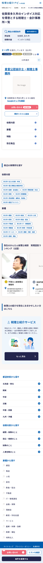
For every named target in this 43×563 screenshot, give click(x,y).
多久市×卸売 (7, 219)
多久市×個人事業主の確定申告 (13, 186)
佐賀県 (16, 8)
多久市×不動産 (8, 224)
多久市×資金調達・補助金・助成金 (14, 198)
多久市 (23, 8)
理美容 (8, 509)
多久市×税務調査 (20, 194)
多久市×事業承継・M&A (30, 190)
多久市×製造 (19, 215)
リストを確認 (34, 552)
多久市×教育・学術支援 (24, 228)
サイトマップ (8, 546)
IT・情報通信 (11, 498)
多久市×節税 (7, 194)
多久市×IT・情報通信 (24, 224)
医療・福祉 (10, 532)
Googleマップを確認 (16, 100)
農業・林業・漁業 (13, 526)
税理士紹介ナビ (6, 8)
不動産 (8, 493)
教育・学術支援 (12, 515)
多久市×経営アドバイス (10, 202)
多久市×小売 (32, 215)
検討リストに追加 (21, 113)
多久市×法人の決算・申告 (11, 181)
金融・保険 (10, 504)
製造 (8, 471)
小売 (8, 476)
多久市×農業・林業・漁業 (26, 232)
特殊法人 (9, 537)
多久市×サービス (8, 232)
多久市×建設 (7, 215)
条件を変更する (32, 31)
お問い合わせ (11, 552)
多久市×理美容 (8, 228)
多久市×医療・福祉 (9, 236)
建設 (8, 465)
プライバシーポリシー (23, 546)
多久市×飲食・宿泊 (21, 219)
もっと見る (20, 356)
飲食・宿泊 (10, 487)
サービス (9, 520)
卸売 (8, 482)
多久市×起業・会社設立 (10, 190)
